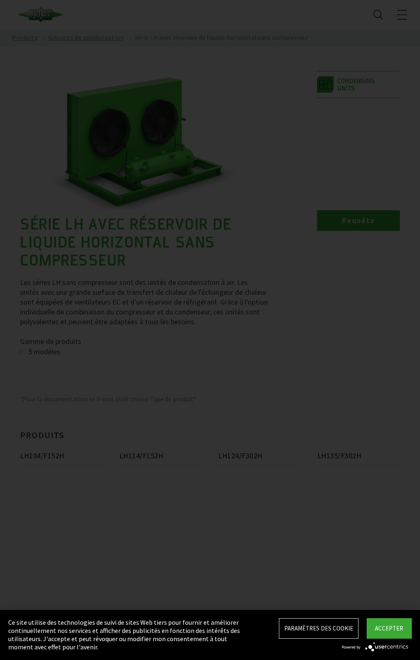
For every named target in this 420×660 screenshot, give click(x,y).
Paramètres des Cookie (318, 628)
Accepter (389, 628)
